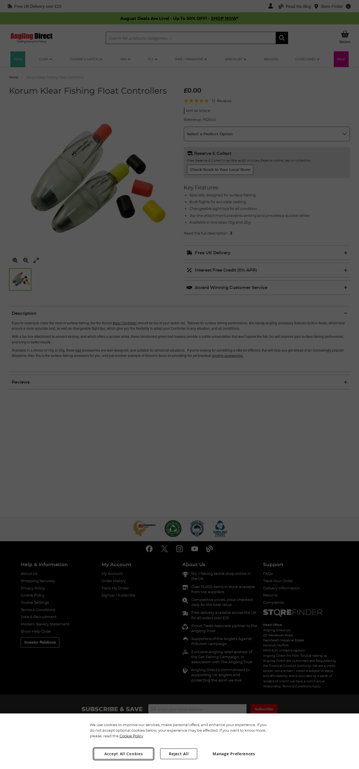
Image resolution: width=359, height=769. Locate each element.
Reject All (178, 753)
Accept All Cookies (123, 753)
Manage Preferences (234, 753)
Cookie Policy (131, 736)
